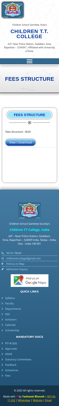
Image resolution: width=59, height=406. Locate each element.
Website (37, 400)
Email (48, 400)
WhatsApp (24, 400)
